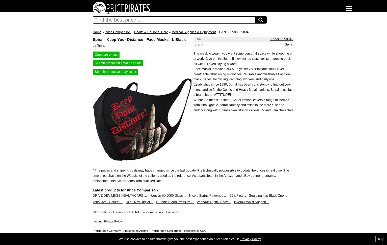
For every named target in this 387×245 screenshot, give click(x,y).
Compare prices (106, 54)
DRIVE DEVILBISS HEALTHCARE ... (120, 195)
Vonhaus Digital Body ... (214, 202)
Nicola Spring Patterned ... (208, 195)
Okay (380, 239)
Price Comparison (118, 32)
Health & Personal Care (151, 32)
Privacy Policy (113, 221)
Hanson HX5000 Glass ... (168, 195)
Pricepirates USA (195, 230)
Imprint (97, 221)
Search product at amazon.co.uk (118, 63)
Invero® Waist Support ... (251, 202)
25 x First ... (238, 195)
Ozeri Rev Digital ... (139, 202)
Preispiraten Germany (107, 230)
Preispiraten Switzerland (166, 230)
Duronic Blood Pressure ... (175, 202)
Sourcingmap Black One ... (268, 195)
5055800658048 (281, 39)
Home (97, 32)
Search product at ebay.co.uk (115, 71)
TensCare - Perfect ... (108, 202)
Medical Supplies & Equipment (194, 32)
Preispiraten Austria (135, 230)
